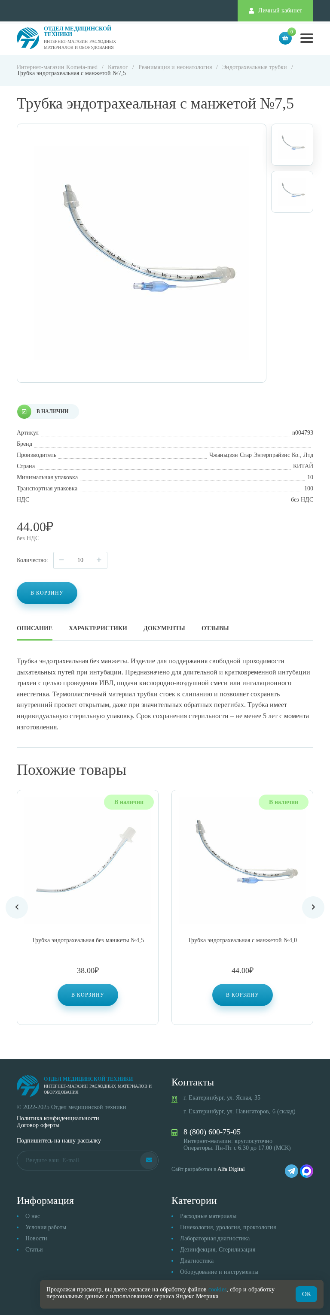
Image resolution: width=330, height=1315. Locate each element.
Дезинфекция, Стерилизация (217, 1249)
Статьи (34, 1249)
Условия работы (45, 1227)
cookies (217, 1289)
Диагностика (197, 1261)
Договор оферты (38, 1125)
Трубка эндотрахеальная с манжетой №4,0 (242, 940)
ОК (306, 1294)
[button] (88, 995)
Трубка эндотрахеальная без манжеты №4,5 (88, 940)
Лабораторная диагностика (215, 1238)
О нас (32, 1216)
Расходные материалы (208, 1216)
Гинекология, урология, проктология (228, 1227)
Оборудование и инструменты (219, 1272)
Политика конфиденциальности (58, 1118)
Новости (36, 1238)
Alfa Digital (231, 1169)
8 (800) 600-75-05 (212, 1132)
